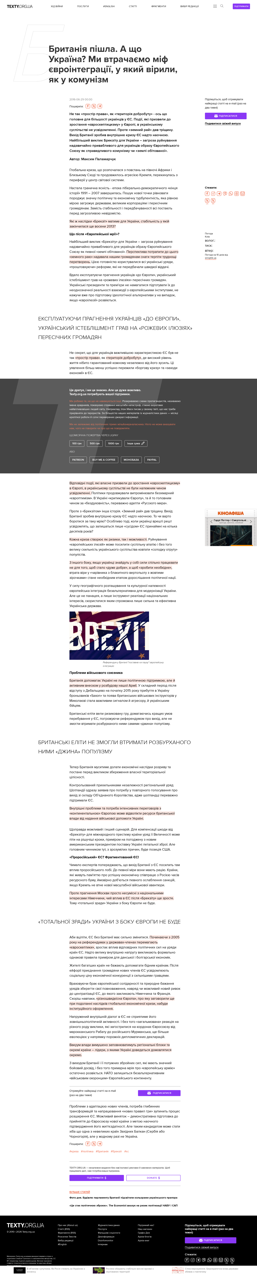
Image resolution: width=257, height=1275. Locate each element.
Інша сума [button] (133, 443)
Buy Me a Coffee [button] (103, 459)
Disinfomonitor (105, 1240)
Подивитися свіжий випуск (223, 123)
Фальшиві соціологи (109, 1232)
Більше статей (79, 1192)
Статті (61, 1229)
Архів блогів (145, 1236)
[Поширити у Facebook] (88, 106)
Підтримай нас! (146, 1225)
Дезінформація (106, 1236)
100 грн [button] (77, 443)
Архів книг (143, 1240)
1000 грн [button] (113, 443)
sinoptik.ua (210, 257)
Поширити (76, 106)
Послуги (102, 1229)
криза (75, 1151)
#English (62, 1244)
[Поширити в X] (94, 106)
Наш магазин (145, 1229)
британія (102, 1151)
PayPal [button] (152, 459)
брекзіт (117, 1151)
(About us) (72, 1225)
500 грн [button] (95, 443)
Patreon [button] (78, 459)
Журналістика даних (109, 1225)
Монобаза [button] (131, 459)
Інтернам (103, 1244)
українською (30, 1261)
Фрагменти (64, 1232)
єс (127, 1151)
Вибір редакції (65, 1240)
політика (88, 1151)
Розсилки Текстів (67, 1236)
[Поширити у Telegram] (100, 106)
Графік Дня (144, 1232)
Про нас (62, 1225)
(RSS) (67, 1229)
